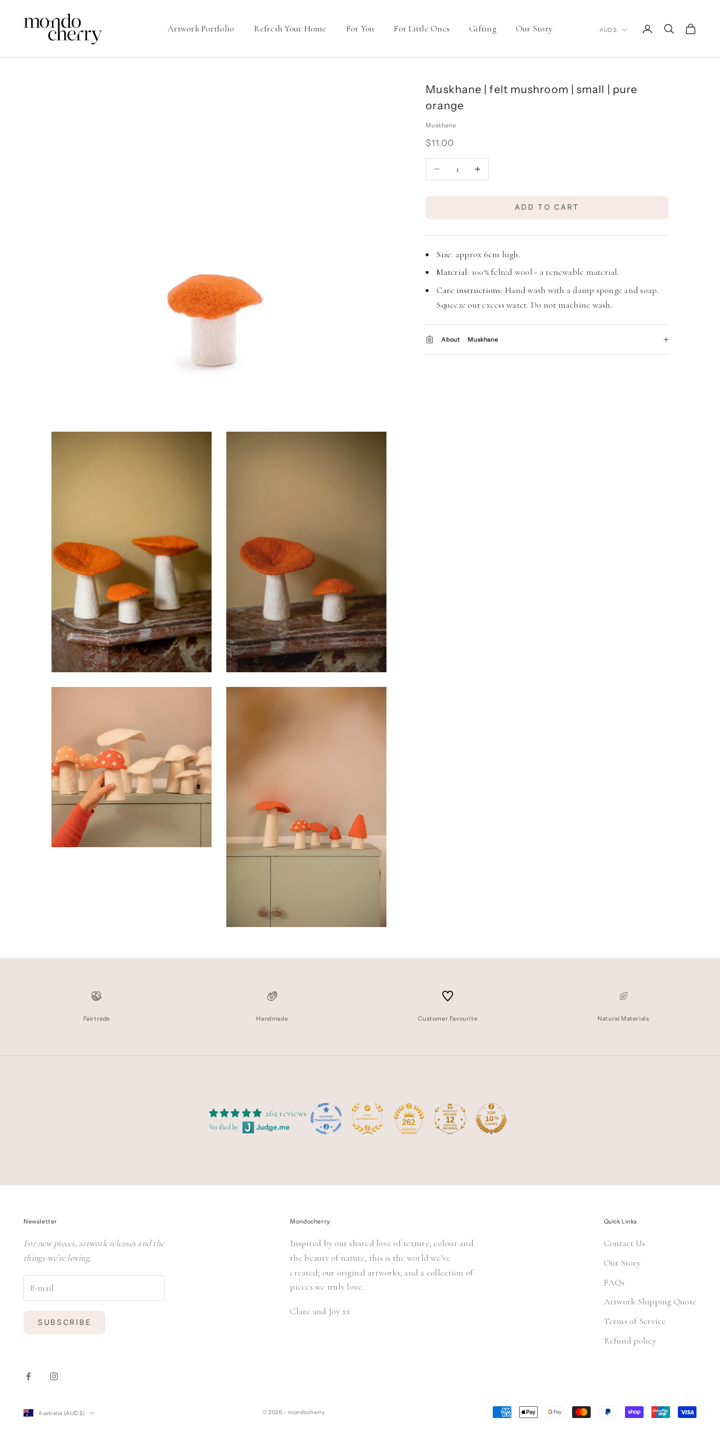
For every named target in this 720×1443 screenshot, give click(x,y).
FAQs (614, 1282)
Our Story (534, 28)
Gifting (482, 28)
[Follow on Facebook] (28, 1376)
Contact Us (625, 1243)
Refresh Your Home (290, 28)
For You (360, 28)
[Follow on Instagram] (54, 1376)
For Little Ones (422, 28)
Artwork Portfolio (201, 28)
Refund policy (630, 1340)
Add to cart (547, 207)
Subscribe (64, 1322)
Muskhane (441, 125)
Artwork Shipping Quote (650, 1301)
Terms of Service (635, 1321)
